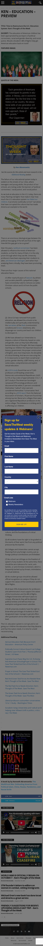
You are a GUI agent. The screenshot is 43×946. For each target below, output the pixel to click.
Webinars (11, 501)
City (6, 487)
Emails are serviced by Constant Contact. (15, 518)
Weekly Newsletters (15, 504)
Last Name (9, 467)
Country (8, 477)
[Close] (39, 417)
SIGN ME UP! (21, 524)
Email (7, 446)
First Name (9, 456)
